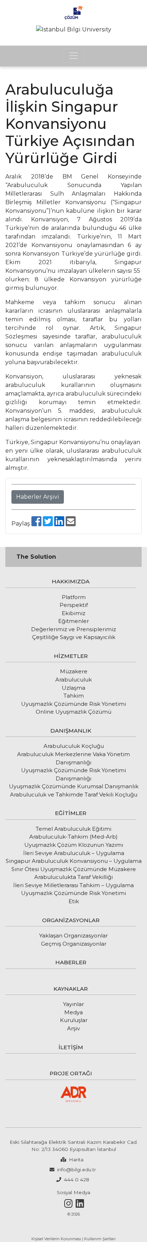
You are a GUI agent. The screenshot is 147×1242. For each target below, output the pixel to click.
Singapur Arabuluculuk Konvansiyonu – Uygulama (74, 861)
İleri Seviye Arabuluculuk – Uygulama (73, 853)
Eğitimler (70, 813)
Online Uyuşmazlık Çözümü (73, 711)
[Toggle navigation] (73, 56)
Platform (74, 597)
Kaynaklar (71, 988)
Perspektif (74, 605)
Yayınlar (73, 1004)
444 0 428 (76, 1179)
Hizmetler (71, 656)
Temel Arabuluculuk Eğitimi (73, 828)
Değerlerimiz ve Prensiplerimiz (73, 629)
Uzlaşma (73, 687)
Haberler (70, 962)
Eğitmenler (73, 621)
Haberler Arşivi (37, 496)
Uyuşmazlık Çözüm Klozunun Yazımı (73, 844)
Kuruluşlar (73, 1020)
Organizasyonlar (71, 920)
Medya (73, 1012)
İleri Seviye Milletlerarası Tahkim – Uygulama (73, 885)
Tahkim (74, 695)
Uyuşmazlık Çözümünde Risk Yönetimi (73, 893)
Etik (74, 901)
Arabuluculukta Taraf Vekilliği (73, 877)
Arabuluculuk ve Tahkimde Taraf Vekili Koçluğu (73, 794)
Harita (76, 1159)
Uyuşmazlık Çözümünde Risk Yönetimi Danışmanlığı (73, 774)
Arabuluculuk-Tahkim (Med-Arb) (73, 836)
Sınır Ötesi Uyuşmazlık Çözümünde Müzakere (73, 869)
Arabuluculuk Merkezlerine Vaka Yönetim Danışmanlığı (73, 758)
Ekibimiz (73, 613)
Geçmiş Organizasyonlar (73, 943)
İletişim (71, 1047)
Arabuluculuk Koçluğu (74, 746)
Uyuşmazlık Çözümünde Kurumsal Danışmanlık (73, 786)
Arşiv (73, 1028)
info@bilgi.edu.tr (76, 1169)
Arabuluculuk (73, 679)
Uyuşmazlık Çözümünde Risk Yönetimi (73, 703)
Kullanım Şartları (100, 1239)
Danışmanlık (70, 730)
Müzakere (73, 671)
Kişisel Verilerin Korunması (56, 1239)
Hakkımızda (71, 581)
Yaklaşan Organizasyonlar (73, 935)
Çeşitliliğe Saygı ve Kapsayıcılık (73, 637)
